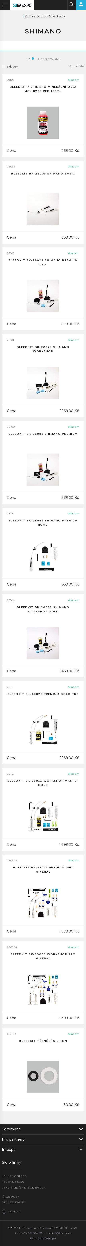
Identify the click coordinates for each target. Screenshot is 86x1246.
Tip (28, 58)
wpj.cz (52, 1238)
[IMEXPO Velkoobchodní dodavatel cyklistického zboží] (22, 5)
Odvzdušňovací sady (50, 16)
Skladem (13, 66)
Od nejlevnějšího (49, 58)
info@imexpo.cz (61, 1233)
